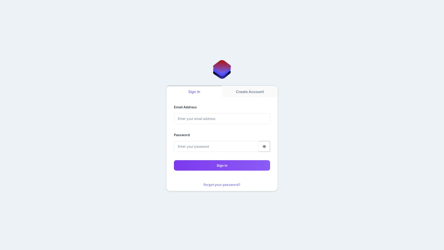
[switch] (264, 146)
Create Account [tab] (250, 91)
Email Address (185, 107)
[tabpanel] (222, 144)
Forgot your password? (222, 185)
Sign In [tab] (194, 91)
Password (182, 135)
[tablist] (222, 91)
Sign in (222, 165)
